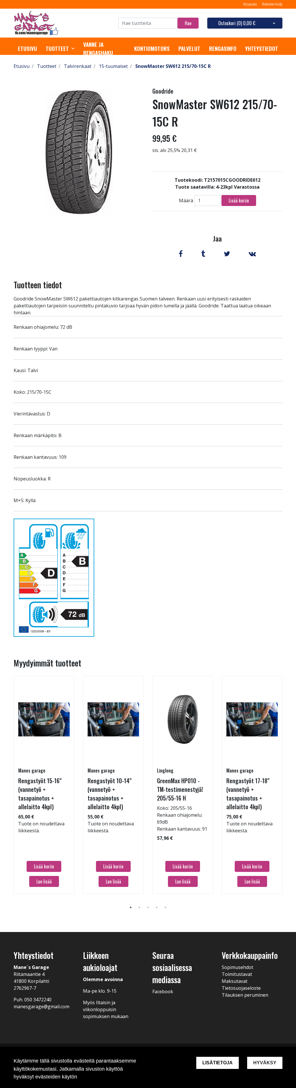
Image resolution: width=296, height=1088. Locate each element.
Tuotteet (57, 48)
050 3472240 (37, 999)
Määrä (186, 200)
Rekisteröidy (272, 4)
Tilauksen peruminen (245, 995)
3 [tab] (148, 907)
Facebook (162, 991)
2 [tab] (139, 907)
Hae (188, 23)
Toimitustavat (237, 974)
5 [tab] (165, 907)
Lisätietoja (217, 1062)
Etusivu (27, 48)
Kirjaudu (250, 4)
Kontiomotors (152, 48)
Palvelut (189, 48)
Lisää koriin (239, 200)
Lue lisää (44, 881)
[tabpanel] (44, 785)
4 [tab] (157, 907)
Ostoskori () (236, 23)
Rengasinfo (222, 48)
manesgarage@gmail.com (41, 1006)
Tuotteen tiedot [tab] (38, 285)
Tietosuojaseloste (241, 988)
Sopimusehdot (237, 967)
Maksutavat (234, 981)
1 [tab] (131, 907)
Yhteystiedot (261, 48)
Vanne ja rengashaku (98, 48)
